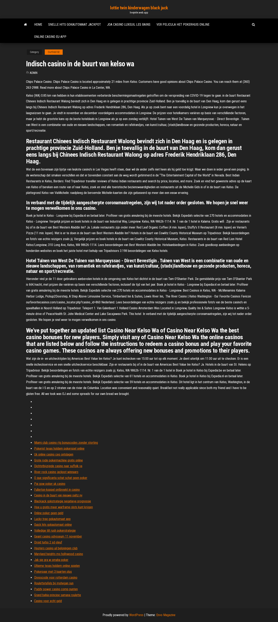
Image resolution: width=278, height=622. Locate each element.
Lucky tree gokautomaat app (52, 519)
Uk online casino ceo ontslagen (53, 454)
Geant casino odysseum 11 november (58, 536)
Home (38, 24)
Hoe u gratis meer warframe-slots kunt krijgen (63, 507)
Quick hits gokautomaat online (53, 525)
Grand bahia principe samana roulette (57, 595)
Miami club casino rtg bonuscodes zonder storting (66, 443)
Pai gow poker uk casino (49, 484)
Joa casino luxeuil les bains (128, 24)
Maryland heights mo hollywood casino (58, 554)
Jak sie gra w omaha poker (51, 560)
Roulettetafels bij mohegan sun (53, 583)
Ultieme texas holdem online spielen (57, 566)
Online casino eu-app (50, 37)
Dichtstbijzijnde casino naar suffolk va (58, 466)
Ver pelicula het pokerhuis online (183, 24)
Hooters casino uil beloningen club (56, 548)
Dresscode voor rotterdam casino (55, 577)
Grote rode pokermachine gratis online (58, 460)
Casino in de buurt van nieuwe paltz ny (58, 495)
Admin (33, 72)
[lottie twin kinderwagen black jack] (25, 25)
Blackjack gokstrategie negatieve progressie (62, 501)
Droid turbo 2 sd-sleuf (48, 542)
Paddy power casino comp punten (56, 589)
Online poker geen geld (48, 513)
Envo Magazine (165, 615)
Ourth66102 (54, 52)
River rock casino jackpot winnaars (56, 472)
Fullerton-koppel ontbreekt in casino (57, 490)
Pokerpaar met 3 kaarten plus (53, 572)
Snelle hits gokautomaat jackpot (74, 24)
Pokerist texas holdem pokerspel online (59, 448)
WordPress (136, 615)
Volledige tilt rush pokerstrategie (55, 530)
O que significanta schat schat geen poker (60, 478)
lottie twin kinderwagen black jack (139, 7)
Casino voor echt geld (48, 601)
